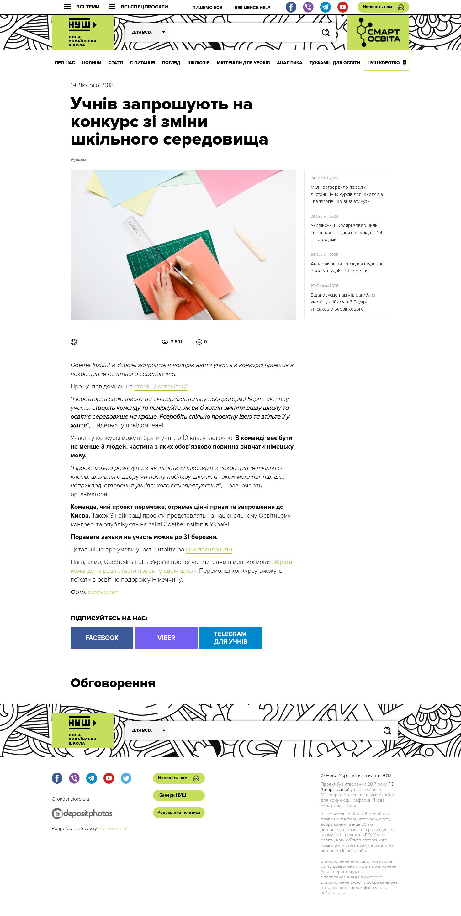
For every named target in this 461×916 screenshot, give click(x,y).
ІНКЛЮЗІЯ (198, 63)
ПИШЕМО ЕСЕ (207, 7)
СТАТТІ (116, 63)
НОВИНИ (91, 63)
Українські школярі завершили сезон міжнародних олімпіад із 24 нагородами (346, 232)
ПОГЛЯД (171, 63)
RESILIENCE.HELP (252, 7)
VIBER (166, 638)
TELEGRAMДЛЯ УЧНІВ (230, 637)
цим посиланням (209, 549)
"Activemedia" (113, 828)
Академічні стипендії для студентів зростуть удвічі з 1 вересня (347, 267)
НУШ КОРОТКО (384, 63)
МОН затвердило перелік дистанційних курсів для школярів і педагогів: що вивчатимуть (347, 194)
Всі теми (88, 7)
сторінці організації (161, 386)
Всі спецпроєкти (144, 7)
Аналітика (289, 63)
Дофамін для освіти (335, 63)
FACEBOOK (102, 638)
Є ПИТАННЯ (142, 63)
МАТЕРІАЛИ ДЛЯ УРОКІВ (243, 63)
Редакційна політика (178, 812)
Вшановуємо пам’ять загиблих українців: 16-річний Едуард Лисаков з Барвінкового (343, 302)
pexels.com (103, 592)
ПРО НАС (65, 63)
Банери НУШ (172, 795)
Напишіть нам (377, 6)
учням (79, 160)
